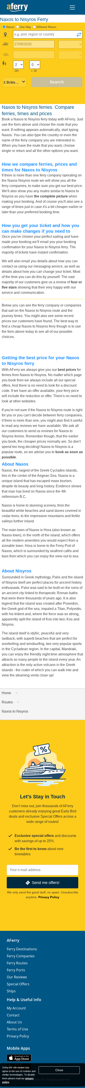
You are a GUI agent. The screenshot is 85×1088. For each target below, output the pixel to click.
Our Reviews (17, 977)
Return (10, 27)
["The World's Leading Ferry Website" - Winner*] (17, 7)
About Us (14, 1022)
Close (59, 1070)
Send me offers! (46, 882)
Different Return (46, 27)
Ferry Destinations (22, 949)
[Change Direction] (79, 35)
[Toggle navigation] (72, 7)
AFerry (13, 940)
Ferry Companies (21, 956)
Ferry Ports (16, 970)
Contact (13, 1015)
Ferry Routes (17, 963)
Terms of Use (17, 1029)
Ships (11, 991)
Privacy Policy (48, 897)
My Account (16, 1008)
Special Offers (18, 984)
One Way (25, 27)
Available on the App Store (19, 1058)
